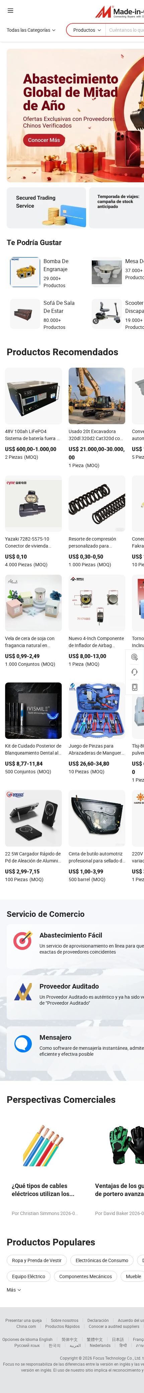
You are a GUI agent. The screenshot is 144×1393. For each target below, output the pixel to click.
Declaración (98, 1320)
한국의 (55, 1345)
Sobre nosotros (64, 1320)
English (46, 1339)
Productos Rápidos (62, 1326)
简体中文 (70, 1339)
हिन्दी (123, 1345)
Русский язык (27, 1345)
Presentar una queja (23, 1320)
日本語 (118, 1339)
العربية (75, 1345)
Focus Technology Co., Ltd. (117, 1358)
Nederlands (100, 1345)
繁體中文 (95, 1339)
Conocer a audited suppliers (114, 1326)
